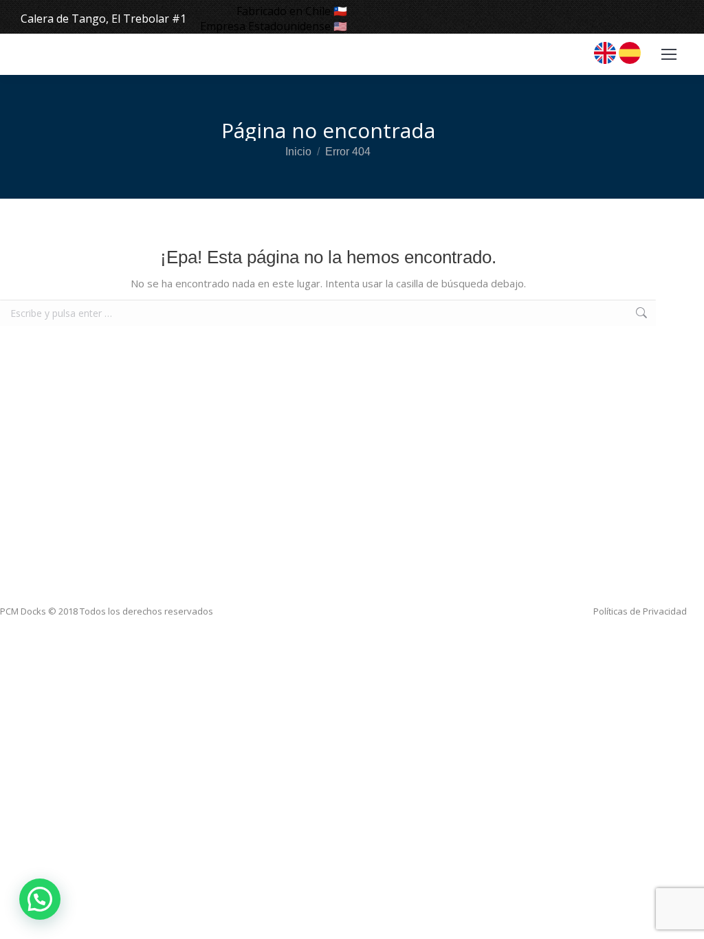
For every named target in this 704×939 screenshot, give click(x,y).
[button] (39, 899)
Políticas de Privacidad (640, 611)
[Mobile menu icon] (668, 54)
